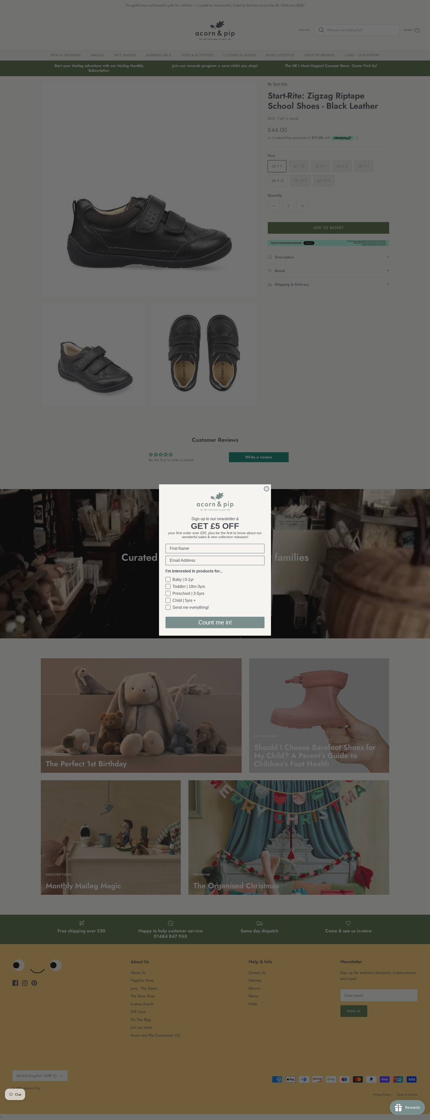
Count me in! (215, 622)
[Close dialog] (266, 488)
